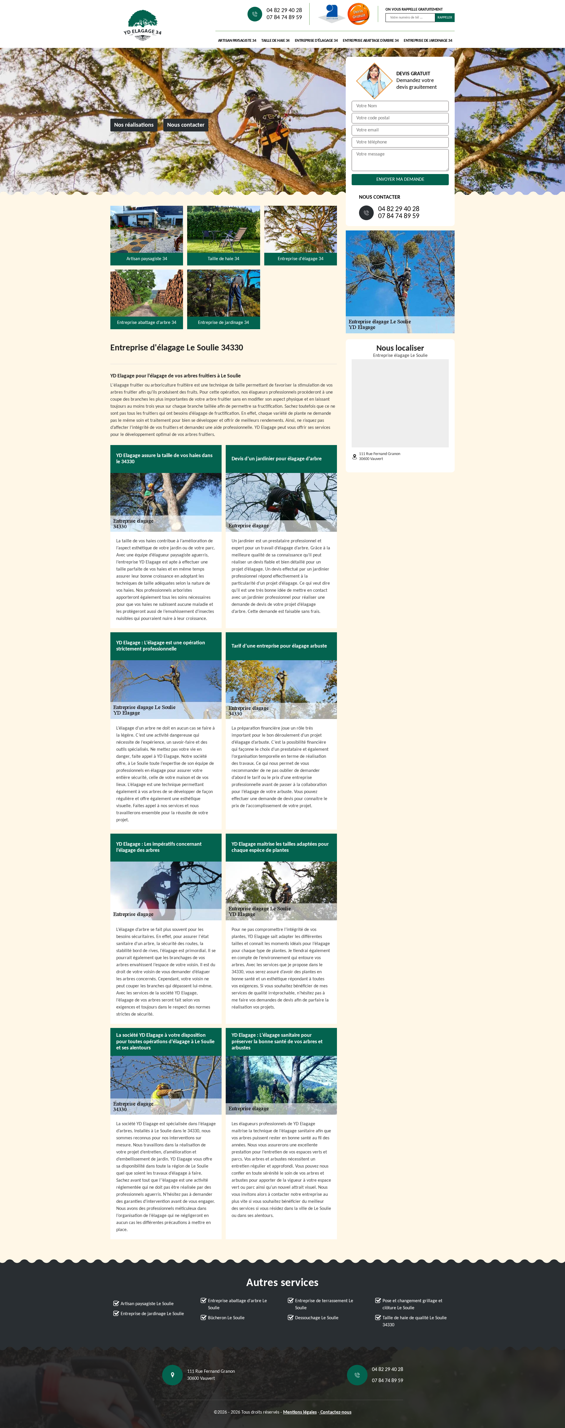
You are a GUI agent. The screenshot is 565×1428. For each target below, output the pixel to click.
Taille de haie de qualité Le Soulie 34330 (415, 1321)
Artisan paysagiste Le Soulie (147, 1304)
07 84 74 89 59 (284, 18)
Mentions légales (300, 1412)
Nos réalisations (134, 125)
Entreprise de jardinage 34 (428, 41)
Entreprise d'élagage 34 (316, 41)
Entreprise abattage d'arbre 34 (370, 41)
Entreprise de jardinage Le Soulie (152, 1314)
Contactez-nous (335, 1412)
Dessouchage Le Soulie (316, 1318)
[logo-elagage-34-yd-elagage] (142, 26)
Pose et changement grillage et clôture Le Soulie (412, 1304)
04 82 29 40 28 (284, 11)
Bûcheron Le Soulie (226, 1318)
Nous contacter (186, 125)
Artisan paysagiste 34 (237, 41)
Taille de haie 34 (275, 41)
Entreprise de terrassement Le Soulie (324, 1304)
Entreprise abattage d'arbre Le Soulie (237, 1304)
